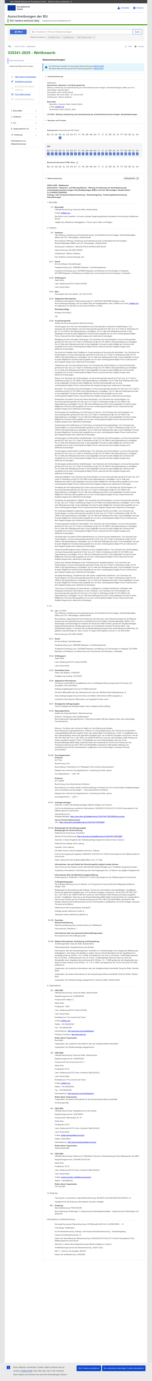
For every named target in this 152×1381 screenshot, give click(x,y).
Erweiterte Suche (54, 37)
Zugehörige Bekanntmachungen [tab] (21, 66)
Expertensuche (68, 37)
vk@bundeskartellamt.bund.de (72, 1135)
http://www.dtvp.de (78, 1034)
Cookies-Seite (26, 1371)
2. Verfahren (16, 117)
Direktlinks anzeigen (23, 82)
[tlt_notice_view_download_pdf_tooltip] (48, 153)
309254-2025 (98, 68)
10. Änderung (16, 135)
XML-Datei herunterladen (25, 77)
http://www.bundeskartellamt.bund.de (82, 1142)
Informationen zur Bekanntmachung (18, 142)
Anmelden (125, 8)
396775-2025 (99, 66)
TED (9, 46)
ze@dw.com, (134, 303)
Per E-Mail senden (23, 94)
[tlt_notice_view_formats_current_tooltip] (137, 178)
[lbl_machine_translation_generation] (77, 163)
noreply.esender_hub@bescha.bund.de (76, 1177)
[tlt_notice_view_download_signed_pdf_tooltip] (60, 137)
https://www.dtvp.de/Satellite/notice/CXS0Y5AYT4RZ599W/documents (97, 816)
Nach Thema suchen (84, 37)
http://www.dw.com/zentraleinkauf (81, 1031)
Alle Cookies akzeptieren (88, 1368)
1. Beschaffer (16, 111)
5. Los (13, 123)
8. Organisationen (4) (20, 129)
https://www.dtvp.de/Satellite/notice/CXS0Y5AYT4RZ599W (81, 822)
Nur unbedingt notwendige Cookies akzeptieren (124, 1368)
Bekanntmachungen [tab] (16, 60)
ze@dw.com (59, 107)
